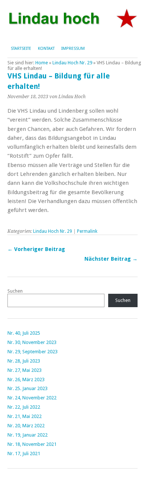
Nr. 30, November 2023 (32, 342)
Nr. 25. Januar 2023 (27, 388)
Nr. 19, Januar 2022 (27, 435)
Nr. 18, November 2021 (32, 444)
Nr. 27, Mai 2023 (24, 370)
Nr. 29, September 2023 (32, 351)
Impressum (73, 48)
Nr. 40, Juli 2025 (23, 333)
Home (41, 62)
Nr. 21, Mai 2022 (24, 416)
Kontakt (46, 48)
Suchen (15, 291)
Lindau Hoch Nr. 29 (72, 62)
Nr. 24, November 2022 (32, 397)
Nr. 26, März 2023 (26, 379)
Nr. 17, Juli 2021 (23, 453)
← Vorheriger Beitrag (36, 249)
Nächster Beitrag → (111, 259)
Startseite (21, 48)
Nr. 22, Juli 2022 (23, 407)
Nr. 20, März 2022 (26, 425)
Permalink (87, 231)
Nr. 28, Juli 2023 (23, 361)
